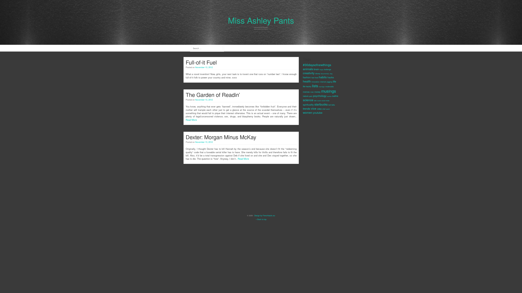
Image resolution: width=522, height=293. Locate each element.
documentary (325, 74)
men (312, 92)
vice (313, 108)
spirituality (308, 104)
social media (325, 101)
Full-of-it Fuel (201, 62)
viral (323, 109)
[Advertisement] (314, 162)
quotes (329, 96)
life (334, 81)
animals (308, 69)
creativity (309, 73)
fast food (314, 77)
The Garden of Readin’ (213, 94)
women (307, 112)
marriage (322, 87)
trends (306, 108)
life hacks (307, 86)
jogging (329, 81)
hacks (330, 77)
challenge (327, 69)
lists (315, 85)
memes (306, 91)
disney (317, 73)
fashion (307, 77)
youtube (317, 112)
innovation (315, 81)
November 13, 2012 (204, 67)
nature (305, 96)
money (317, 91)
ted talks (331, 104)
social (319, 101)
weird (328, 109)
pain (310, 96)
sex (315, 100)
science (308, 100)
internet (323, 81)
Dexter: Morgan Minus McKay (221, 137)
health (307, 81)
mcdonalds (329, 86)
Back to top (261, 219)
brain (316, 69)
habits (323, 77)
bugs (321, 70)
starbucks (321, 104)
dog (331, 74)
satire (335, 96)
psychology (320, 96)
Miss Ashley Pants (261, 20)
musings (328, 91)
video (319, 108)
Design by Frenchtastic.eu (264, 215)
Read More (191, 119)
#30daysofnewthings (317, 65)
